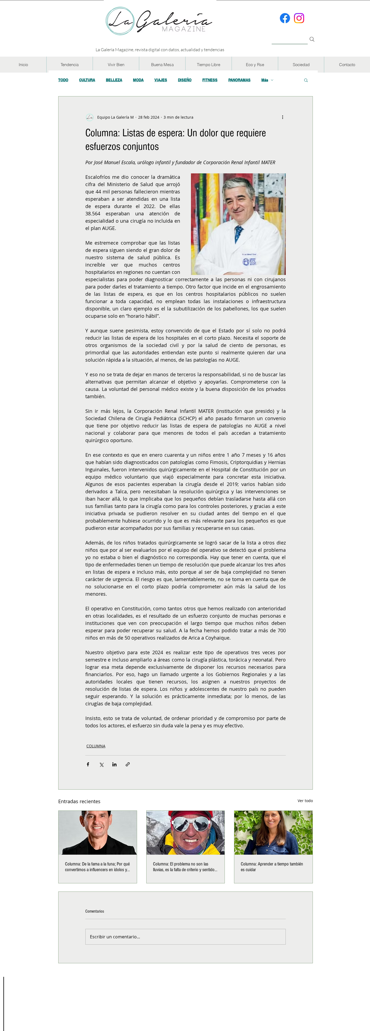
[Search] (312, 39)
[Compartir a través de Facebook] (87, 764)
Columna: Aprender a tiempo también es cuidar (272, 867)
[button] (69, 65)
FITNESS (210, 80)
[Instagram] (299, 18)
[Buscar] (290, 36)
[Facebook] (285, 18)
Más (264, 80)
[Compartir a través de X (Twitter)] (101, 764)
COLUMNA (95, 745)
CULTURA (87, 80)
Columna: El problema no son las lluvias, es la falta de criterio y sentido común (184, 867)
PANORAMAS (239, 80)
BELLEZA (114, 80)
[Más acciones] (282, 117)
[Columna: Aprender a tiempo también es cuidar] (273, 833)
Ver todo (305, 800)
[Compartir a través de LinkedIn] (114, 764)
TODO (63, 80)
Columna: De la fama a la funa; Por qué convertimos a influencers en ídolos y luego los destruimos (97, 867)
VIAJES (160, 80)
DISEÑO (185, 80)
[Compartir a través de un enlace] (127, 764)
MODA (138, 80)
